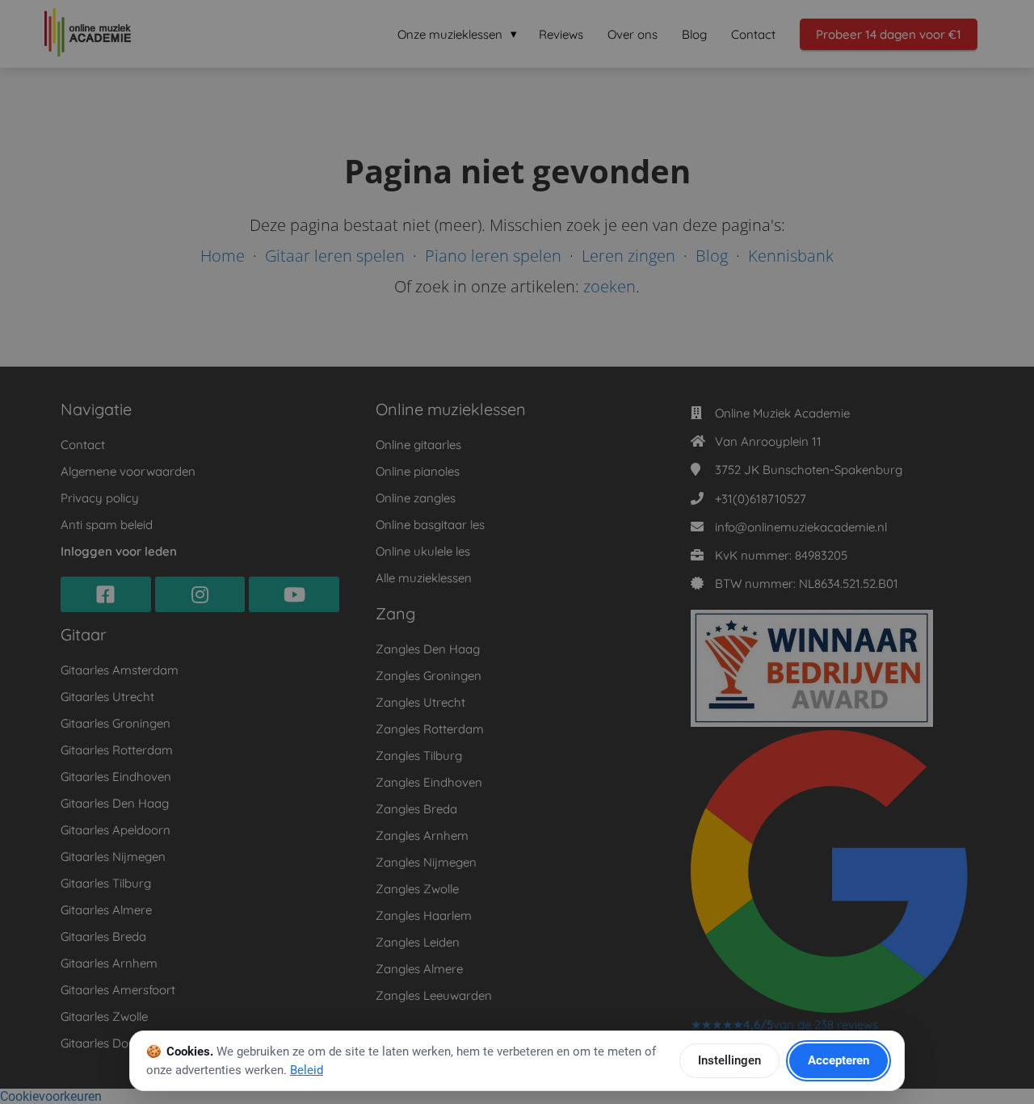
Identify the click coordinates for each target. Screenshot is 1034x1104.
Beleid (306, 1070)
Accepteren (838, 1060)
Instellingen (729, 1060)
